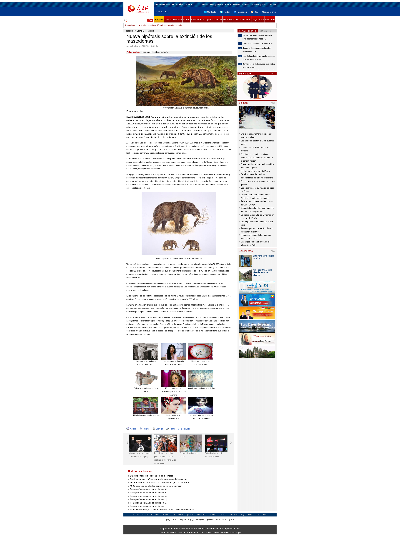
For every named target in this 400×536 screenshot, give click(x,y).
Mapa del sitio (269, 12)
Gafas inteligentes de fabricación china (214, 455)
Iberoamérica (197, 19)
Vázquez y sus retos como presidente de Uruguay (140, 455)
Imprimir (133, 429)
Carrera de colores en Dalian (189, 455)
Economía (177, 19)
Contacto (211, 12)
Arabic (264, 4)
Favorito (146, 429)
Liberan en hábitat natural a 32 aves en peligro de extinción (159, 482)
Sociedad (246, 19)
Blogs (265, 515)
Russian (236, 4)
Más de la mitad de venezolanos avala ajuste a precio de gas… (258, 58)
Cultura (237, 19)
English (219, 4)
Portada (159, 19)
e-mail (172, 429)
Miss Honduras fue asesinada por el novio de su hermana (173, 391)
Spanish (245, 4)
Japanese (255, 4)
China (168, 19)
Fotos (261, 19)
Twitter (226, 12)
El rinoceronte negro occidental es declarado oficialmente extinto (162, 509)
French (228, 4)
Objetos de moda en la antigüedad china (205, 388)
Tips (273, 19)
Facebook (242, 12)
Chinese (204, 4)
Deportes (227, 19)
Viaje (254, 19)
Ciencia (218, 19)
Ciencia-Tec (201, 515)
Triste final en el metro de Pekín (255, 171)
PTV (267, 19)
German (272, 4)
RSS (256, 12)
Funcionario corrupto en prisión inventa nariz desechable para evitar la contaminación (257, 157)
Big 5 (212, 4)
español (129, 31)
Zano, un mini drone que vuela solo (257, 43)
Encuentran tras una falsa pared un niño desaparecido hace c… (257, 37)
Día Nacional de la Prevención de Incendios (151, 475)
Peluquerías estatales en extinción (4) (148, 496)
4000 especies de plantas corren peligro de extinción (156, 486)
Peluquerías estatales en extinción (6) (148, 489)
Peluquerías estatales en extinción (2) (148, 502)
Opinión (209, 19)
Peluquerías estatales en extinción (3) (148, 499)
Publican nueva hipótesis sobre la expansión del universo (158, 479)
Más (273, 74)
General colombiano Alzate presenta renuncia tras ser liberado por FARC (171, 25)
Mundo (186, 19)
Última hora (130, 25)
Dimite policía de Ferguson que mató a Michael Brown (258, 66)
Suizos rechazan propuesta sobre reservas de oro (256, 50)
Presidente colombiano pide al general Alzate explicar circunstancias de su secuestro (165, 458)
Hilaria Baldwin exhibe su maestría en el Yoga (152, 415)
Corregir (159, 429)
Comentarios (184, 429)
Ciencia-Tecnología (145, 31)
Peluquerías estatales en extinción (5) (148, 492)
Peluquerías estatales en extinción (147, 506)
